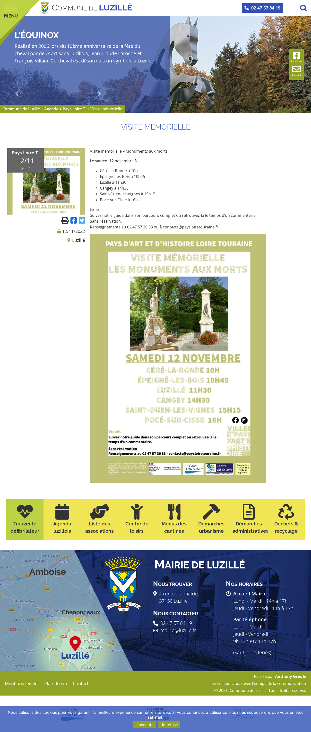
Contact (80, 683)
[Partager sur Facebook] (74, 220)
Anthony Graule (290, 676)
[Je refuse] (304, 719)
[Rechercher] (303, 8)
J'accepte (145, 724)
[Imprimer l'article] (65, 220)
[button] (17, 93)
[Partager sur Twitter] (82, 220)
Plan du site (56, 683)
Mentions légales (22, 683)
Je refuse (169, 724)
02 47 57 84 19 (265, 8)
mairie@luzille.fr (178, 630)
